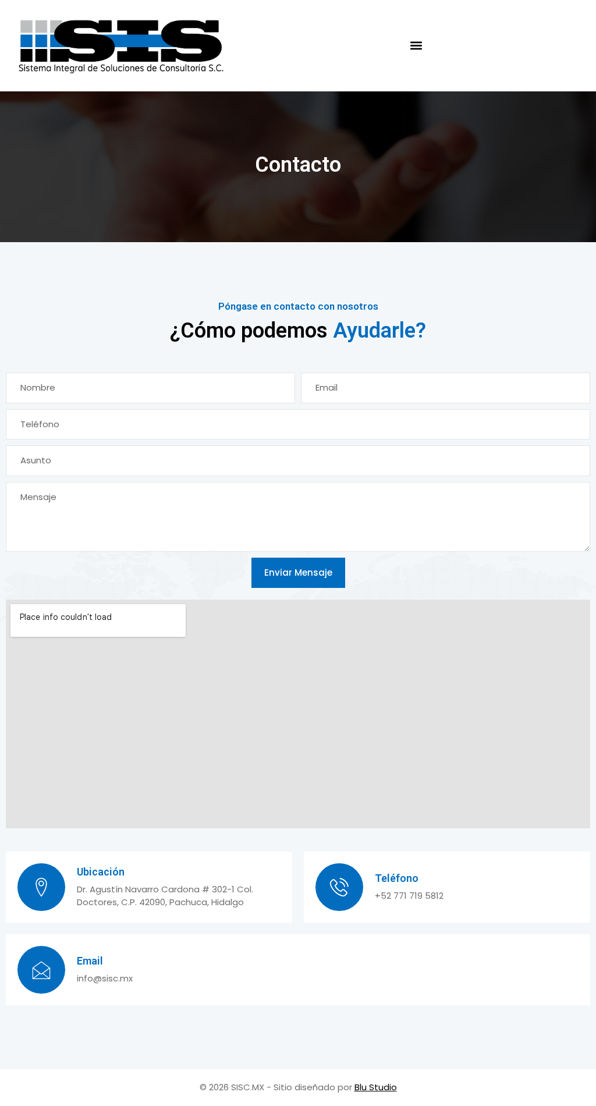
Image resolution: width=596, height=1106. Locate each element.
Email (90, 961)
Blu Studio (375, 1087)
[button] (415, 45)
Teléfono (396, 878)
